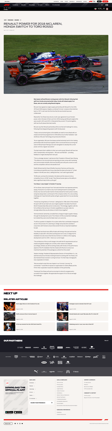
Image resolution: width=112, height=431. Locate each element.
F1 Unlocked (56, 4)
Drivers (40, 4)
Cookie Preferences (61, 414)
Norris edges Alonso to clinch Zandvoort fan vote (27, 304)
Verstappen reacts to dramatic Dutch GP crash (80, 304)
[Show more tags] (20, 20)
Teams (47, 4)
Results (23, 4)
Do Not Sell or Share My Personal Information (67, 405)
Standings (32, 4)
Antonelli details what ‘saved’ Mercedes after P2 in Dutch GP (83, 314)
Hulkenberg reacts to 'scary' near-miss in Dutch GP (81, 324)
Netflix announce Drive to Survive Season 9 (26, 314)
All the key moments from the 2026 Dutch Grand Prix (28, 324)
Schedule (15, 4)
